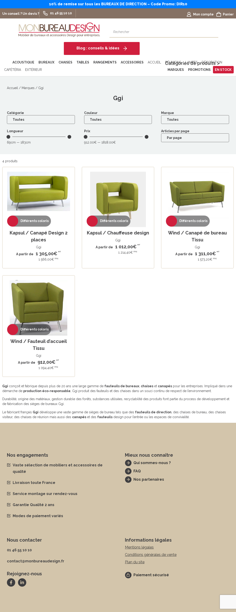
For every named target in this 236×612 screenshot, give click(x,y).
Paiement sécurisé (151, 575)
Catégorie (15, 112)
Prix (87, 131)
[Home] (6, 62)
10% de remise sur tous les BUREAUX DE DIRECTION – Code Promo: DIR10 (118, 4)
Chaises (65, 62)
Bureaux (46, 62)
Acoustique (23, 62)
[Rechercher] (212, 32)
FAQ (137, 471)
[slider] (8, 137)
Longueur (15, 131)
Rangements (105, 62)
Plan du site (135, 562)
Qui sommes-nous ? (152, 463)
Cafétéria (12, 70)
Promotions (199, 70)
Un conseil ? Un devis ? (20, 13)
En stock (223, 70)
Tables (83, 62)
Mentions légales (139, 547)
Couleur (90, 112)
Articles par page (175, 131)
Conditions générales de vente (151, 554)
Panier (228, 14)
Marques (176, 70)
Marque (167, 112)
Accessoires (132, 62)
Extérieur (33, 70)
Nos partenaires (148, 479)
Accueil (154, 62)
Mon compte (203, 14)
